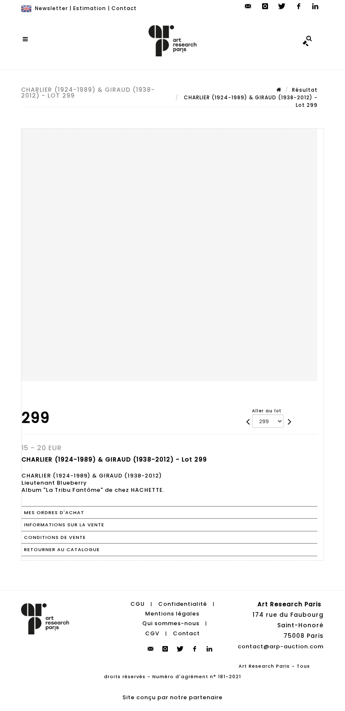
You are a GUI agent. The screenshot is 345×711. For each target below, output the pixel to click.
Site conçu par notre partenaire (172, 697)
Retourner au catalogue (62, 549)
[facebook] (298, 6)
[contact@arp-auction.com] (248, 6)
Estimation (89, 8)
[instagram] (265, 6)
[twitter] (281, 6)
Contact (124, 8)
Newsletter (51, 8)
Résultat (305, 89)
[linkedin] (315, 6)
